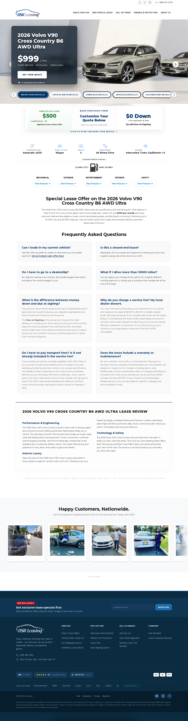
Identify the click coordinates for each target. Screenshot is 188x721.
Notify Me (163, 607)
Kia (118, 686)
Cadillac (108, 686)
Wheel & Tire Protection (101, 638)
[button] (94, 118)
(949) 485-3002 (26, 655)
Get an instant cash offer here (48, 256)
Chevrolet (66, 686)
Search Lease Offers (71, 633)
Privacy (97, 696)
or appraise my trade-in (33, 83)
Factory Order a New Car (73, 638)
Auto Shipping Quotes (100, 647)
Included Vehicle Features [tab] (94, 159)
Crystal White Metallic (65, 95)
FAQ (78, 696)
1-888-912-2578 (164, 2)
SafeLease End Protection (102, 633)
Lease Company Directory (160, 638)
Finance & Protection (145, 12)
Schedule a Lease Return (73, 647)
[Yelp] (169, 696)
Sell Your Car (125, 633)
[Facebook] (156, 696)
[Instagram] (163, 696)
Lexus (88, 686)
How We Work (154, 633)
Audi (98, 686)
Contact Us (86, 696)
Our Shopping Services (71, 642)
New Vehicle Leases (102, 12)
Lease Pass (95, 642)
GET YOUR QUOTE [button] (32, 74)
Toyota (78, 686)
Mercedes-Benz (40, 686)
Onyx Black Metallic (127, 95)
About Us (166, 12)
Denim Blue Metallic (97, 95)
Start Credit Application (129, 638)
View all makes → (131, 686)
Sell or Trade (123, 12)
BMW (55, 686)
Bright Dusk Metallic (33, 95)
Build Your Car (81, 12)
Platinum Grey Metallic (158, 95)
